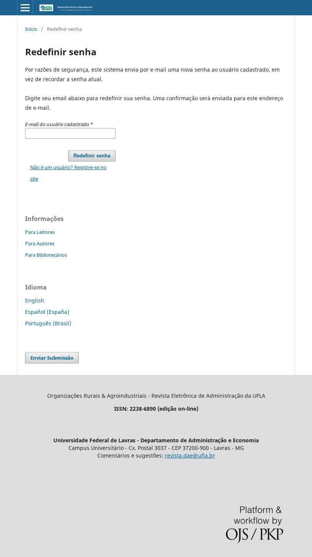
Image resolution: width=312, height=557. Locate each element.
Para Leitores (40, 232)
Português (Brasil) (48, 323)
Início (31, 29)
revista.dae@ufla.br (190, 455)
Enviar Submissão (51, 357)
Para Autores (39, 243)
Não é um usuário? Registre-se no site (68, 173)
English (34, 300)
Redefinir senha (91, 155)
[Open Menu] (25, 7)
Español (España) (47, 311)
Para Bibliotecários (46, 254)
